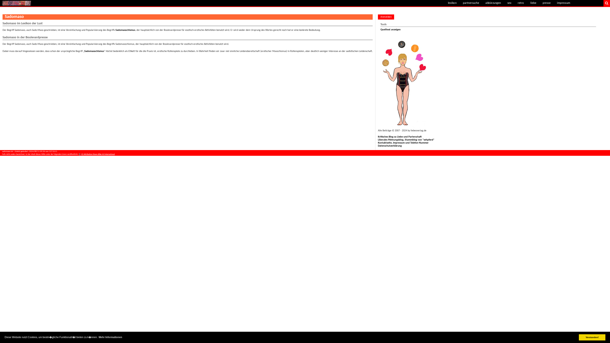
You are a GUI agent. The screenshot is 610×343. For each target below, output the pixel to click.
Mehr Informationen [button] (110, 337)
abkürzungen (493, 3)
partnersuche (471, 3)
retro (521, 3)
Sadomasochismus (125, 30)
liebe (533, 3)
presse (547, 3)
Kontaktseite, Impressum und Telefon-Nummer (403, 143)
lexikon (452, 3)
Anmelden (386, 17)
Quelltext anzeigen (390, 29)
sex (509, 3)
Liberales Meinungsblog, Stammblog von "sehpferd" (406, 140)
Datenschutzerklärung (390, 146)
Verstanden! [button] (592, 337)
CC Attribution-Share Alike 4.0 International (98, 154)
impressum (563, 3)
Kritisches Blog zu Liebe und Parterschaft (400, 137)
